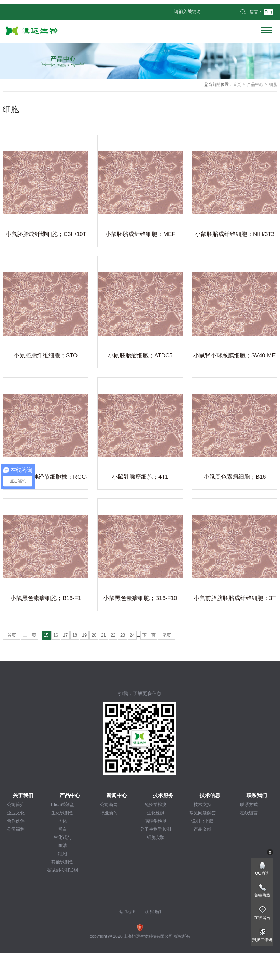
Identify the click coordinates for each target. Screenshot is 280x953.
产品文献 (202, 829)
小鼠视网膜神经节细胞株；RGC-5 (45, 478)
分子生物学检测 (155, 829)
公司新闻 (109, 804)
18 (74, 635)
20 (94, 635)
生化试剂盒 (62, 812)
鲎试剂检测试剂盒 (62, 870)
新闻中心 (117, 795)
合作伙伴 (16, 821)
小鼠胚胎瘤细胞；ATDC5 (140, 355)
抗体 (62, 821)
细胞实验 (156, 837)
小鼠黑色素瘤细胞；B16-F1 (45, 598)
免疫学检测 (155, 804)
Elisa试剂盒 (62, 804)
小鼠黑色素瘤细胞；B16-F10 (140, 598)
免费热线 (262, 895)
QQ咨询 (262, 873)
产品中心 (255, 84)
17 (65, 635)
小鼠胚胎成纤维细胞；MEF (140, 234)
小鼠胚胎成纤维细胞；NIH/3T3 (234, 234)
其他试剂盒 (62, 861)
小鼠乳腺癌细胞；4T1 (140, 477)
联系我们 (257, 795)
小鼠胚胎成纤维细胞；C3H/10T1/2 (45, 235)
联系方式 (249, 804)
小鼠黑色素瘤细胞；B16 (235, 477)
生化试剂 (62, 837)
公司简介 (16, 804)
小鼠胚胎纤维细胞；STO (46, 355)
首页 (237, 84)
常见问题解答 (202, 812)
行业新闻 (109, 812)
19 (84, 635)
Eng (268, 12)
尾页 (166, 635)
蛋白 (62, 829)
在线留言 (249, 812)
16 (55, 635)
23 (122, 635)
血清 (62, 845)
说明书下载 (202, 821)
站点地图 (127, 911)
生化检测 (156, 812)
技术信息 (210, 795)
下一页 (149, 635)
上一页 (29, 635)
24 (132, 635)
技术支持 (202, 804)
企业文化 (16, 812)
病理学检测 (155, 821)
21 (103, 635)
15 (46, 635)
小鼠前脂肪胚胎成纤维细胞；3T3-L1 (235, 599)
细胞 (62, 853)
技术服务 (163, 795)
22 (113, 635)
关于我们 (23, 795)
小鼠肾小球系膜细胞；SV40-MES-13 (234, 356)
